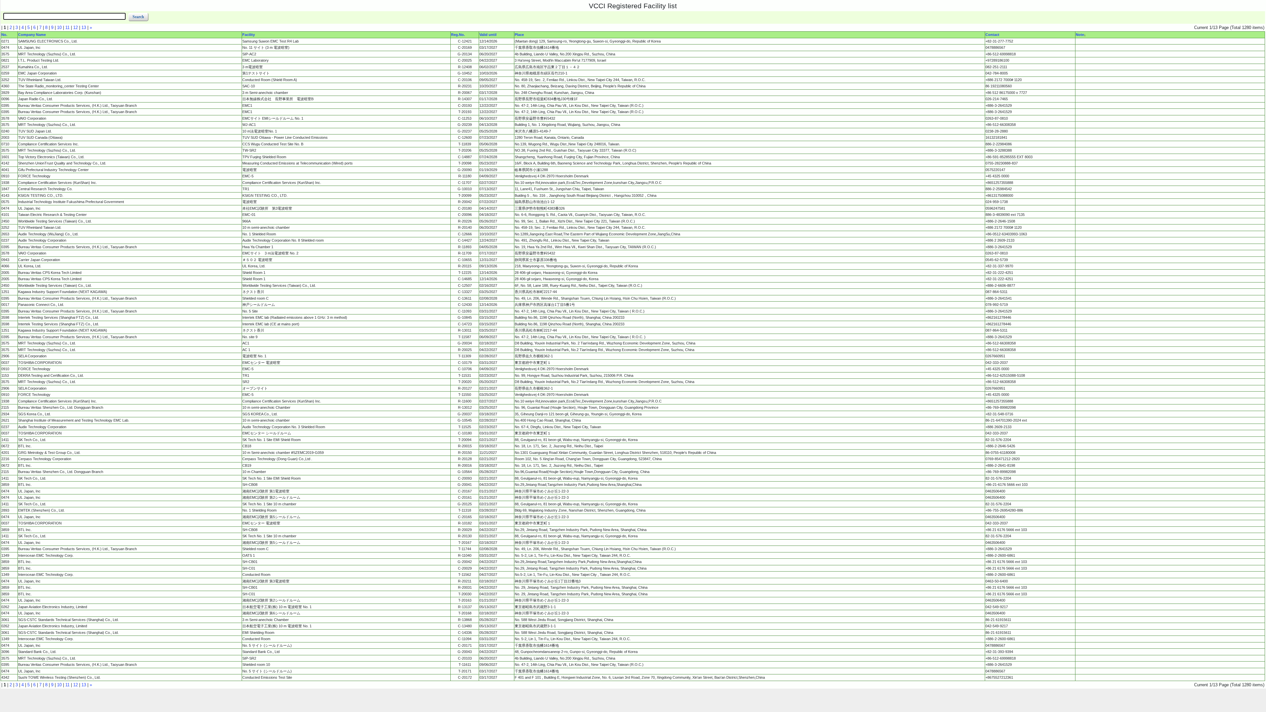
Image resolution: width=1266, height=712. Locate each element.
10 (59, 27)
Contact (992, 35)
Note (1080, 35)
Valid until (488, 35)
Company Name (32, 35)
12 (75, 27)
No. (4, 35)
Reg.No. (458, 35)
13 (83, 27)
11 (67, 27)
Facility (248, 35)
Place (519, 35)
